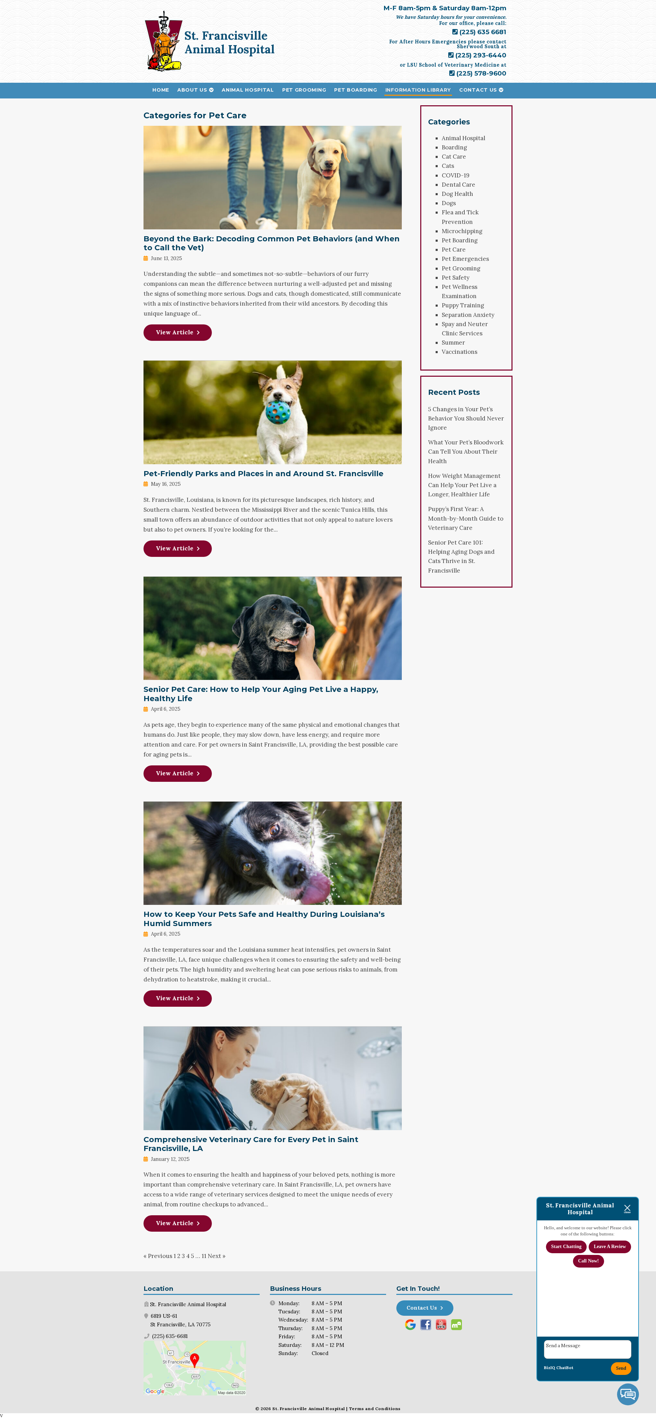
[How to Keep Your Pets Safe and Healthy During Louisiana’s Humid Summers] (273, 899)
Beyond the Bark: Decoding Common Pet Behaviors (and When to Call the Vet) (272, 243)
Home (160, 90)
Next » (217, 1256)
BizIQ (549, 1367)
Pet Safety (455, 277)
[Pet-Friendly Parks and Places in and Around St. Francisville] (273, 459)
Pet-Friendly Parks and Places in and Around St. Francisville (263, 473)
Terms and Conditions (375, 1408)
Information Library (418, 90)
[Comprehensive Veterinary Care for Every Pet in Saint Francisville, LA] (273, 1125)
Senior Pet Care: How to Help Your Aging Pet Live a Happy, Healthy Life (261, 694)
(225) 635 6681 (482, 32)
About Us (192, 90)
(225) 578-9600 (480, 73)
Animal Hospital (248, 90)
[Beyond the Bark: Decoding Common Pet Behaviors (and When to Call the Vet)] (273, 224)
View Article (174, 332)
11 (204, 1256)
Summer (453, 342)
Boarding (454, 147)
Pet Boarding (355, 90)
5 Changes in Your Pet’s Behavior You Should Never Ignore (466, 418)
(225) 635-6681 (169, 1336)
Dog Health (457, 194)
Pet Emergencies (465, 259)
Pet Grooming (304, 90)
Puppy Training (463, 305)
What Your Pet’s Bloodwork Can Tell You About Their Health (466, 452)
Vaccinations (459, 352)
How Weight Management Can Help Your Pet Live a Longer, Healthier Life (464, 485)
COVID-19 (455, 175)
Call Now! (588, 1260)
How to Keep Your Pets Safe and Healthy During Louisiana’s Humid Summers (264, 919)
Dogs (449, 203)
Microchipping (462, 231)
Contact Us (478, 90)
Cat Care (454, 156)
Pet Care (454, 249)
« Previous (158, 1256)
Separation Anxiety (468, 315)
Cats (448, 166)
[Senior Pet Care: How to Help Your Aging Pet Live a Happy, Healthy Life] (273, 675)
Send (621, 1368)
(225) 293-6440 (480, 55)
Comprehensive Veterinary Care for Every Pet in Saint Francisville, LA (251, 1144)
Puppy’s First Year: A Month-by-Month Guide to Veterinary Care (465, 518)
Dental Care (458, 184)
